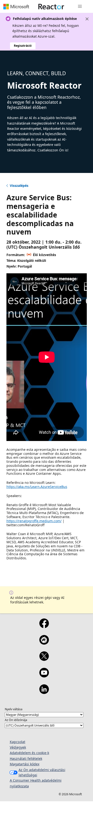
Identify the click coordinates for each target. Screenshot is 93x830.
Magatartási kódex (24, 764)
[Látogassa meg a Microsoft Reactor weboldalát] (51, 6)
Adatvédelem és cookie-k (29, 752)
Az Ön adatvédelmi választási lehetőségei (42, 772)
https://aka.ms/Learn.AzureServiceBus (36, 486)
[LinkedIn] (44, 692)
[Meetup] (44, 643)
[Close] (87, 19)
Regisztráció (23, 46)
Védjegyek (18, 747)
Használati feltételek (26, 758)
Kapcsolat (17, 741)
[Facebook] (44, 626)
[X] (44, 659)
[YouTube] (44, 676)
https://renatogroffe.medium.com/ (34, 521)
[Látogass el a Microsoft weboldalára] (16, 6)
